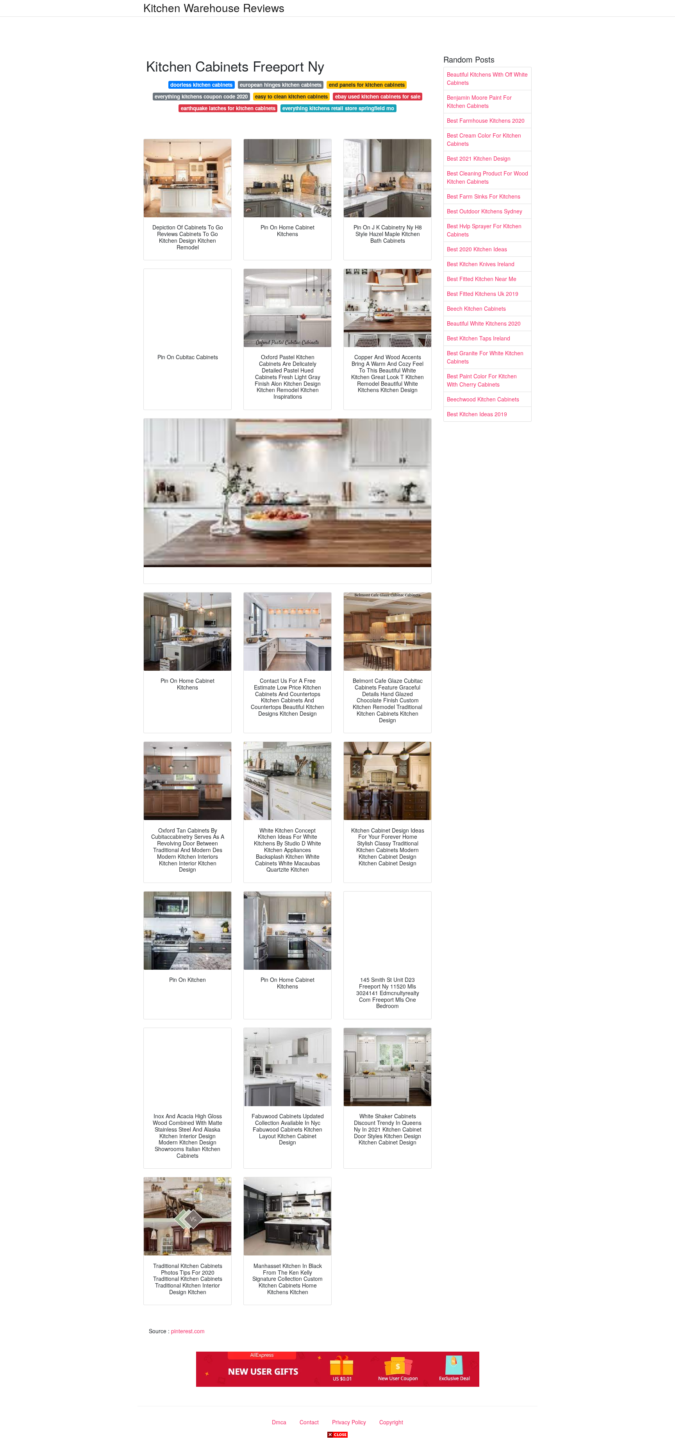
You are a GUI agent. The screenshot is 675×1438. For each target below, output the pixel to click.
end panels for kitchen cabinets (367, 84)
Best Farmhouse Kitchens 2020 (486, 120)
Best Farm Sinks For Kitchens (483, 196)
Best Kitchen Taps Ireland (478, 338)
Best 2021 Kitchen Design (479, 158)
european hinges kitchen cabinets (280, 84)
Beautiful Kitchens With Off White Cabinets (487, 78)
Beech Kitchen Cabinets (476, 308)
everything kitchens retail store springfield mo (338, 108)
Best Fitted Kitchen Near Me (481, 279)
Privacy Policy (349, 1422)
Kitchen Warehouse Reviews (213, 7)
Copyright (391, 1422)
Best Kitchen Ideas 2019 (477, 414)
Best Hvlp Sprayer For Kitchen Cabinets (484, 230)
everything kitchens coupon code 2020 (201, 96)
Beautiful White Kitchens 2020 (484, 323)
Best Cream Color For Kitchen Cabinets (484, 139)
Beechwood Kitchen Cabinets (483, 399)
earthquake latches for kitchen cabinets (228, 108)
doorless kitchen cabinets (201, 84)
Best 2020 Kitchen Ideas (477, 249)
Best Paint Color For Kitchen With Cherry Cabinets (482, 380)
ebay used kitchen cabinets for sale (377, 96)
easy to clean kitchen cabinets (291, 96)
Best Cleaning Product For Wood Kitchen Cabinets (487, 177)
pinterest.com (188, 1331)
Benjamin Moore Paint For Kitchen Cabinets (479, 101)
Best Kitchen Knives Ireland (480, 264)
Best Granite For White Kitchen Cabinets (485, 357)
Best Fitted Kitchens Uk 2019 (482, 293)
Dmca (279, 1422)
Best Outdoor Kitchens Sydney (484, 211)
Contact (309, 1422)
